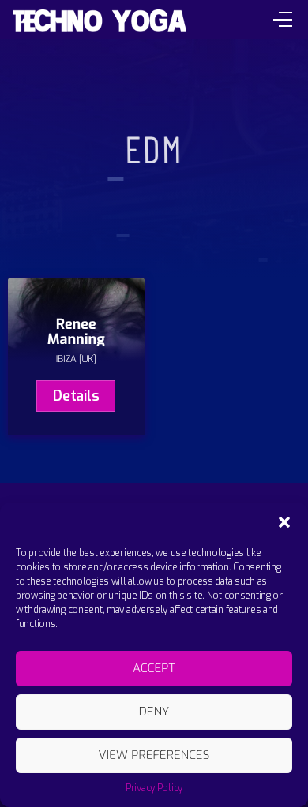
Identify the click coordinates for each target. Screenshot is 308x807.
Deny (154, 711)
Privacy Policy (154, 788)
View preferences (153, 755)
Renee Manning (76, 332)
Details (76, 396)
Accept (154, 668)
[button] (284, 522)
